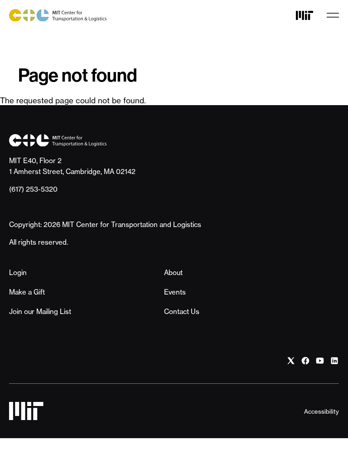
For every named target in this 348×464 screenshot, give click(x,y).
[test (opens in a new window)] (290, 361)
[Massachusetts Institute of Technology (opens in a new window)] (304, 15)
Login (18, 272)
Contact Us (181, 311)
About (173, 272)
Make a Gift (27, 292)
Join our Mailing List (40, 311)
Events (175, 292)
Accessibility (321, 411)
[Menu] (333, 15)
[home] (57, 15)
